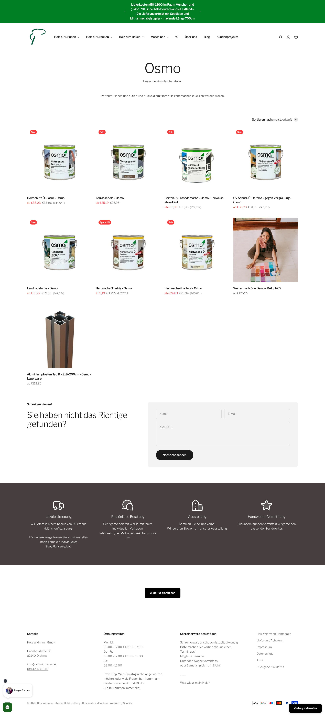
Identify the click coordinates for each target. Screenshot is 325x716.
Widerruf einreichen (162, 592)
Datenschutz (265, 653)
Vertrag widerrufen (305, 708)
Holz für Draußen (97, 37)
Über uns (191, 37)
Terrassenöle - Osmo (110, 198)
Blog (207, 37)
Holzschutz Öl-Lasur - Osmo (45, 198)
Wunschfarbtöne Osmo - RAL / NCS (257, 288)
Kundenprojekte (228, 37)
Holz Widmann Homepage (274, 634)
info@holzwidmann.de (41, 664)
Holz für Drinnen (65, 37)
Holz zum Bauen (129, 37)
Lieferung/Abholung (270, 640)
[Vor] (200, 11)
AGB (260, 660)
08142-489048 (37, 669)
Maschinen (158, 37)
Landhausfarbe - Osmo (42, 288)
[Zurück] (125, 11)
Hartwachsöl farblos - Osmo (183, 288)
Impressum (264, 647)
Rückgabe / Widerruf (270, 667)
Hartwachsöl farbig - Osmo (114, 288)
